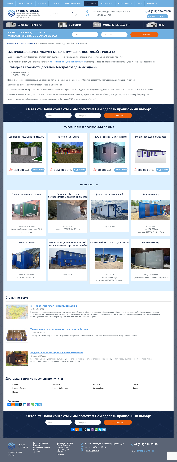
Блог (140, 3)
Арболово (97, 384)
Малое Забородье (60, 388)
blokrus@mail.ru (92, 450)
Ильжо (15, 392)
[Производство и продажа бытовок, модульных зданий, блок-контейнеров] (11, 446)
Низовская (137, 384)
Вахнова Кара (98, 388)
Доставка (91, 3)
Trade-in (55, 3)
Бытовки (36, 445)
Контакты (152, 3)
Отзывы (60, 452)
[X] (20, 404)
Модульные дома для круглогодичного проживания (56, 352)
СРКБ (35, 449)
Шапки (135, 388)
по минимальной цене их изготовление (68, 61)
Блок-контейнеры (40, 443)
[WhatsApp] (32, 404)
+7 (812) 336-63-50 (159, 11)
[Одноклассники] (13, 404)
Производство (26, 3)
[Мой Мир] (17, 404)
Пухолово (57, 384)
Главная (9, 3)
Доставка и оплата (65, 443)
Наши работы (63, 447)
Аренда (36, 452)
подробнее (38, 170)
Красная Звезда (19, 388)
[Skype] (36, 404)
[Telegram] (40, 404)
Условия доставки (25, 43)
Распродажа (107, 3)
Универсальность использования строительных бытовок (59, 329)
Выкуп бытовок (63, 445)
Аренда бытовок (73, 3)
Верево (15, 384)
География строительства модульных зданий (53, 305)
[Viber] (28, 404)
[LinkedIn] (24, 404)
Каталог (42, 3)
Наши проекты (125, 3)
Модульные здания (41, 447)
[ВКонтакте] (9, 404)
